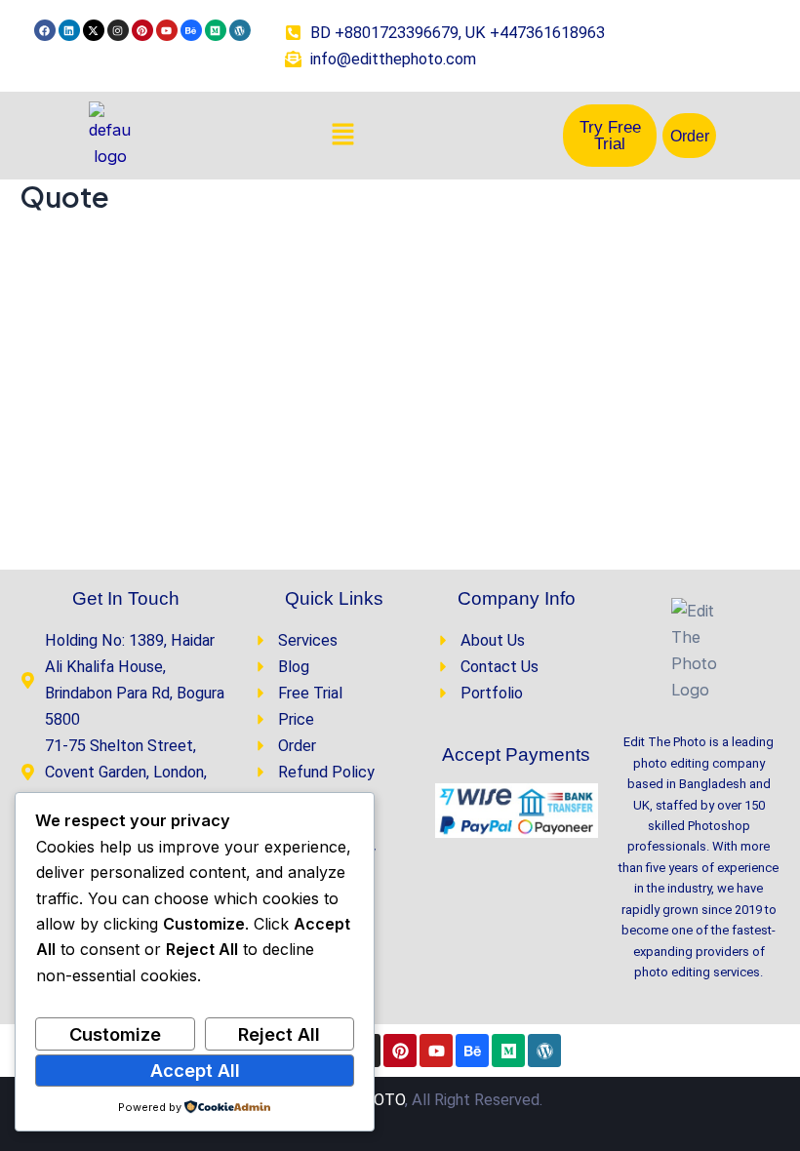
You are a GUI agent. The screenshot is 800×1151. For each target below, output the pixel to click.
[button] (342, 136)
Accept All (195, 1070)
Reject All (279, 1034)
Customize (115, 1034)
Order (689, 135)
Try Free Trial (610, 135)
